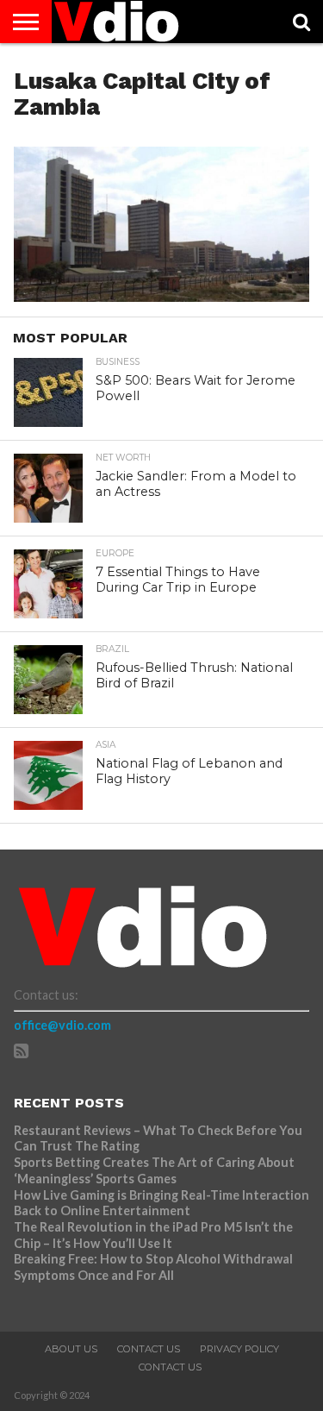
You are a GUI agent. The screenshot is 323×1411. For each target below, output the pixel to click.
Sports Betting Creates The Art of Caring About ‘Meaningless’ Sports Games (154, 1170)
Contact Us (148, 1349)
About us (71, 1349)
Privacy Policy (239, 1349)
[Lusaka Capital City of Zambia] (161, 296)
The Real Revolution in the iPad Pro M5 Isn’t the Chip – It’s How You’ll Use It (153, 1235)
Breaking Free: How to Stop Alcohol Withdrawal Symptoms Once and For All (153, 1266)
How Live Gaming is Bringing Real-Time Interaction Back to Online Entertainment (161, 1203)
